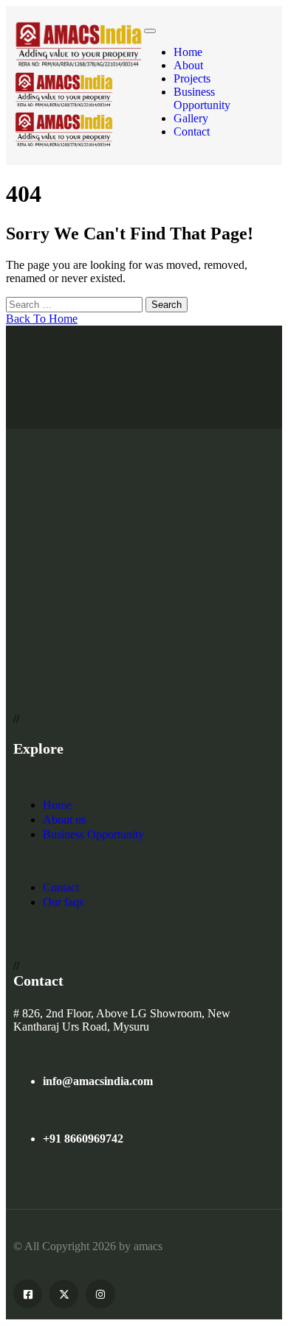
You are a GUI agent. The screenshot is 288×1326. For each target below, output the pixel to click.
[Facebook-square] (27, 1294)
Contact (192, 131)
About (188, 65)
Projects (192, 78)
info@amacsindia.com (98, 1081)
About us (64, 819)
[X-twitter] (63, 1294)
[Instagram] (100, 1294)
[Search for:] (75, 304)
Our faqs (63, 902)
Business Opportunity (202, 98)
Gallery (191, 118)
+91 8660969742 (83, 1138)
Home (188, 52)
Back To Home (42, 318)
